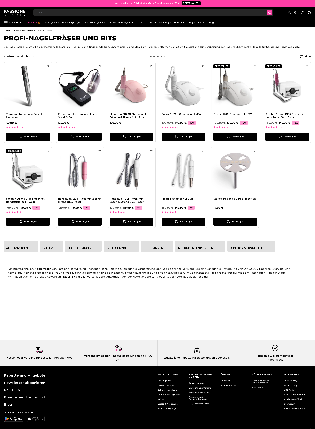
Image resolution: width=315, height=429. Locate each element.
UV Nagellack (263, 268)
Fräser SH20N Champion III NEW (182, 114)
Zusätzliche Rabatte (178, 357)
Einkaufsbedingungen (294, 409)
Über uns (225, 381)
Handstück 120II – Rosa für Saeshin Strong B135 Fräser (80, 200)
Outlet (201, 22)
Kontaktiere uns (228, 385)
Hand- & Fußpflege (167, 409)
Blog (211, 22)
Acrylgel (278, 268)
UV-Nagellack (51, 22)
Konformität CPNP (293, 399)
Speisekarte (15, 22)
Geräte (40, 30)
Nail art (141, 22)
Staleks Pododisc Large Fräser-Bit (234, 198)
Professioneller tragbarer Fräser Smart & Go (78, 116)
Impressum (289, 404)
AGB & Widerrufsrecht (295, 395)
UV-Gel (248, 268)
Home (7, 30)
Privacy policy (290, 385)
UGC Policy (289, 390)
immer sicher (276, 359)
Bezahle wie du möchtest (275, 355)
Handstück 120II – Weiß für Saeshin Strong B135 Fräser (127, 200)
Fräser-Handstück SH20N (177, 198)
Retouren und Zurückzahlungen (198, 398)
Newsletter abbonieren (24, 383)
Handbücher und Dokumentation (260, 382)
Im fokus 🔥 (34, 22)
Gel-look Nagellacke (95, 22)
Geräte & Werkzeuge (160, 22)
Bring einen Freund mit (24, 397)
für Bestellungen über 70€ (53, 357)
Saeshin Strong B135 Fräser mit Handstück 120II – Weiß (25, 200)
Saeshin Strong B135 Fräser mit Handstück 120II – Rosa (284, 116)
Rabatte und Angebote (24, 375)
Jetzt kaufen (191, 3)
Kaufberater (258, 387)
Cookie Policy (290, 381)
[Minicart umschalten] (309, 13)
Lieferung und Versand (200, 388)
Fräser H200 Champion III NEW (232, 114)
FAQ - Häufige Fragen (200, 404)
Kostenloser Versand (21, 357)
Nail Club (12, 390)
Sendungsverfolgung (199, 392)
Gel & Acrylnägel (71, 22)
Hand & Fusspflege (184, 22)
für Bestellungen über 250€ (211, 357)
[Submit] (269, 12)
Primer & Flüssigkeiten (121, 22)
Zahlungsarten (196, 383)
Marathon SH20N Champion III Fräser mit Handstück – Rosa (128, 116)
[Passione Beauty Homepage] (14, 12)
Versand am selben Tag (100, 355)
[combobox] (153, 12)
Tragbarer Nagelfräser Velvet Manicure (24, 116)
